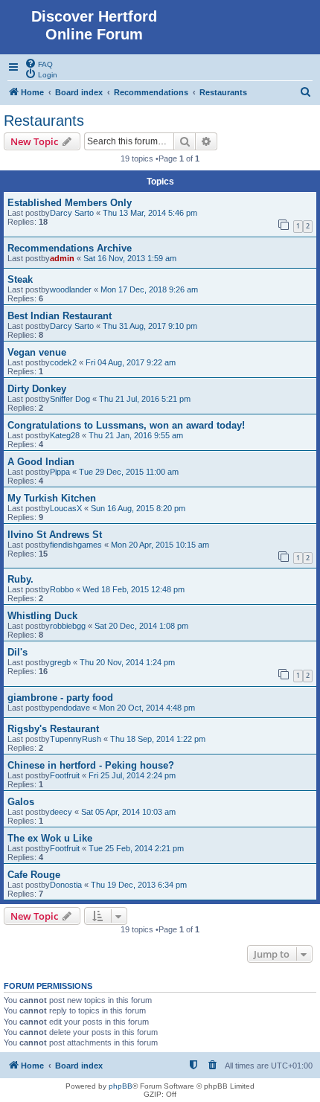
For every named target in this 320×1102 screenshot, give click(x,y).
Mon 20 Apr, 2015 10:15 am (160, 544)
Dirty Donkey (36, 388)
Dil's (17, 652)
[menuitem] (39, 63)
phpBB (120, 1086)
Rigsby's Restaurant (53, 728)
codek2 (63, 362)
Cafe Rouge (33, 874)
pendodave (70, 707)
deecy (61, 811)
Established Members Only (69, 202)
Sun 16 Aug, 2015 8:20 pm (138, 508)
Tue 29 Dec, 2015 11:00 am (129, 471)
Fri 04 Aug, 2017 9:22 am (131, 362)
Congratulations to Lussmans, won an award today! (126, 425)
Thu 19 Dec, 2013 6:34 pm (139, 884)
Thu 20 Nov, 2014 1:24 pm (127, 662)
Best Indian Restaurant (59, 315)
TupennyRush (75, 738)
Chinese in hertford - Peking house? (90, 765)
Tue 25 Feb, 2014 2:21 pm (136, 848)
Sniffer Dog (70, 398)
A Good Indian (40, 461)
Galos (20, 801)
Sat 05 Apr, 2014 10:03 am (128, 811)
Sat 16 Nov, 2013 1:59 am (129, 258)
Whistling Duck (42, 615)
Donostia (66, 884)
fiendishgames (76, 544)
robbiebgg (68, 625)
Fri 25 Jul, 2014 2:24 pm (132, 775)
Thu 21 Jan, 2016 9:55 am (136, 435)
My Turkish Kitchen (51, 498)
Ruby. (20, 579)
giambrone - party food (60, 697)
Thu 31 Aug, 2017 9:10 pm (150, 325)
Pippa (60, 471)
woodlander (71, 289)
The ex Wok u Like (49, 838)
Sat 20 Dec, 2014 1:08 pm (141, 625)
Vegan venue (36, 352)
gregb (60, 662)
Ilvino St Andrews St (54, 534)
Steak (20, 279)
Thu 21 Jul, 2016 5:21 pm (145, 398)
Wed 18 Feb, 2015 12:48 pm (134, 589)
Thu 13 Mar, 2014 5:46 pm (150, 212)
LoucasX (66, 508)
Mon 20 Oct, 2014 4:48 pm (147, 707)
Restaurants (44, 120)
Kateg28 (65, 435)
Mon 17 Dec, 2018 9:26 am (149, 289)
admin (62, 258)
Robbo (62, 589)
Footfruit (65, 775)
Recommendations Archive (69, 248)
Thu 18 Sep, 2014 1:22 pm (157, 738)
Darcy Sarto (72, 212)
